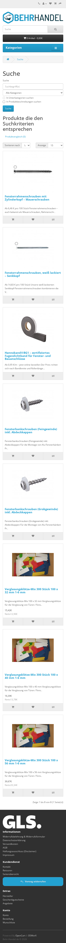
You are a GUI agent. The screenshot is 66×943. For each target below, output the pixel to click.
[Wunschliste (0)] (50, 3)
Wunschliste (9, 922)
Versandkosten (10, 843)
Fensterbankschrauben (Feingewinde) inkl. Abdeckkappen (31, 430)
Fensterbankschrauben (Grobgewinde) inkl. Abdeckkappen (31, 510)
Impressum (8, 855)
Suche (20, 59)
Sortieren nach (12, 145)
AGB (5, 847)
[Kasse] (60, 3)
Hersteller (8, 896)
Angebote (8, 903)
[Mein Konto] (45, 3)
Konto (6, 915)
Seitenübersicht (11, 874)
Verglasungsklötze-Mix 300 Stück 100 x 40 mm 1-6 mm (31, 676)
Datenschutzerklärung (14, 840)
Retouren (7, 870)
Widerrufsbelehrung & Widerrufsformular (24, 836)
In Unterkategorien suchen (20, 97)
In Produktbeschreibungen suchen (23, 101)
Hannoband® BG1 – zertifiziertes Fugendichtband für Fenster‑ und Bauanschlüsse (28, 356)
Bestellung (8, 918)
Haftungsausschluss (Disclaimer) (19, 851)
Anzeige (42, 145)
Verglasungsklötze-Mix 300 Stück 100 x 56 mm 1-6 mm (31, 761)
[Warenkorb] (55, 3)
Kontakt (6, 866)
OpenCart (20, 935)
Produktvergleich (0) (15, 136)
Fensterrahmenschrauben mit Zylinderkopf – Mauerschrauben (27, 197)
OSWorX (32, 935)
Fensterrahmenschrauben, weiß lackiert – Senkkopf (33, 274)
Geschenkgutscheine (13, 899)
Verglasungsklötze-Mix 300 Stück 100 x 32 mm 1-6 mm (31, 590)
